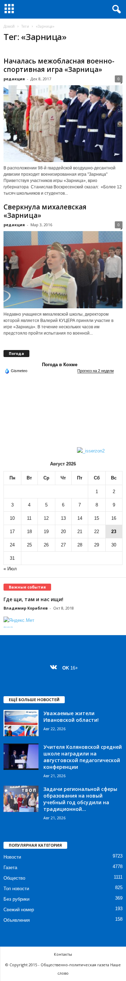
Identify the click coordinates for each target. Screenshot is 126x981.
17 (12, 531)
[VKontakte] (55, 668)
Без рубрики (16, 899)
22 (96, 531)
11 (29, 518)
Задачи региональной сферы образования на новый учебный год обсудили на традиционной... (80, 799)
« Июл (10, 568)
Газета (10, 867)
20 (63, 531)
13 (63, 518)
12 (46, 518)
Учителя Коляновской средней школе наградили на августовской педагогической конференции (82, 757)
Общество (14, 878)
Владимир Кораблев (26, 608)
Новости (12, 857)
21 (79, 531)
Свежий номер (19, 909)
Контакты (63, 954)
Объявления (17, 920)
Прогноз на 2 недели (95, 371)
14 (79, 518)
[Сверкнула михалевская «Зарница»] (63, 269)
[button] (115, 9)
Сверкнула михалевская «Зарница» (45, 211)
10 (12, 518)
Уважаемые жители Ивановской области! (71, 716)
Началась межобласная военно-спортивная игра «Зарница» (59, 65)
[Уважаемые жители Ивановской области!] (21, 723)
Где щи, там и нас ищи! (33, 599)
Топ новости (16, 888)
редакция (14, 78)
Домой (9, 26)
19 (46, 531)
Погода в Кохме (59, 364)
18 (29, 531)
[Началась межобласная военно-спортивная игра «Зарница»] (63, 123)
